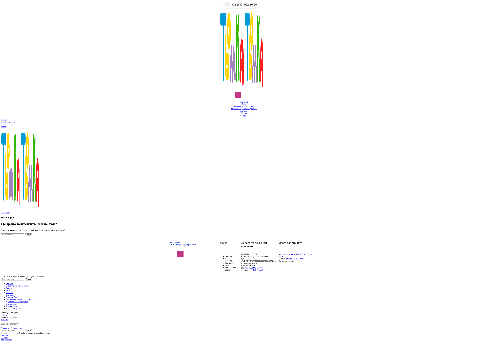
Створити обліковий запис (12, 328)
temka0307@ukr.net (295, 259)
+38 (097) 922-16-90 (244, 4)
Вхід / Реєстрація (13, 308)
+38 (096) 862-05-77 (290, 254)
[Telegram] (245, 95)
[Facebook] (230, 95)
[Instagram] (238, 95)
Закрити (4, 315)
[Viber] (253, 95)
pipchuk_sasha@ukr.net (259, 270)
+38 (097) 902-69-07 (253, 268)
